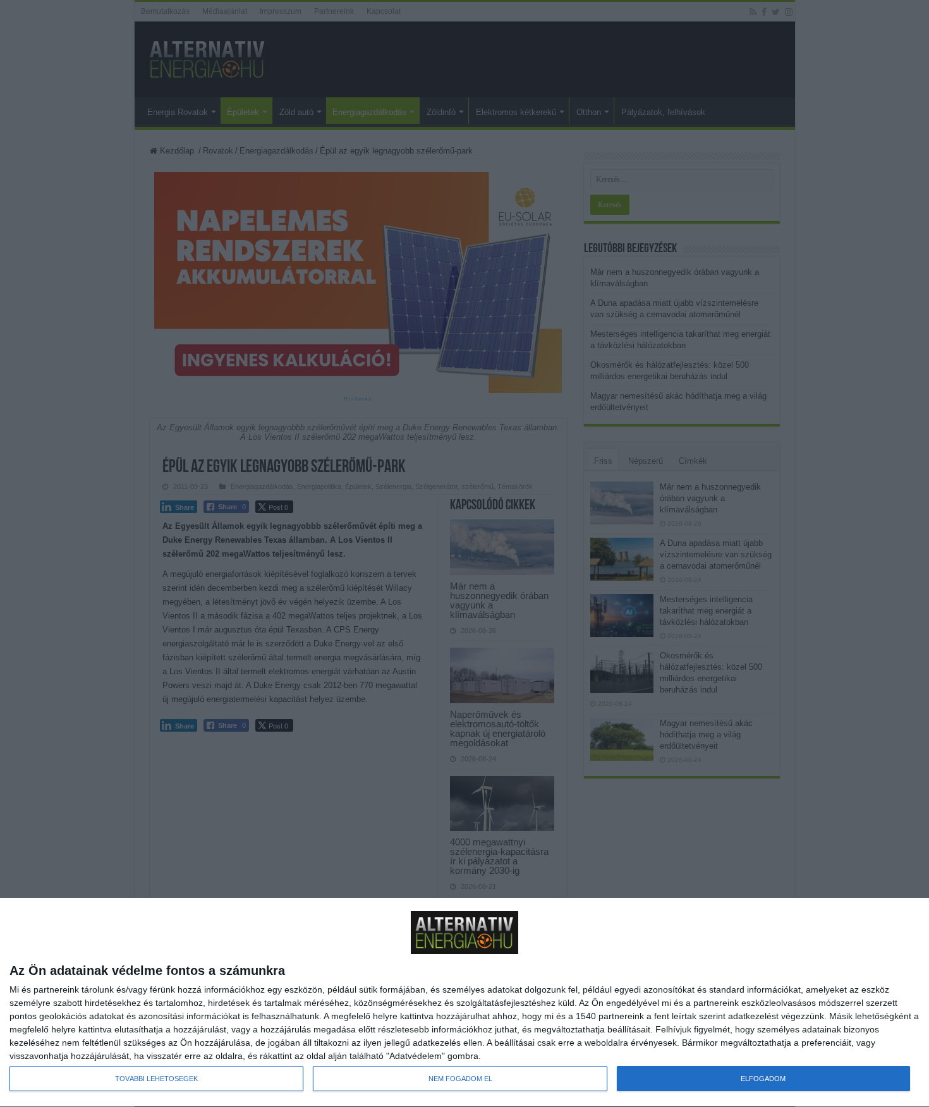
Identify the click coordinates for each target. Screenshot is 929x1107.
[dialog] (464, 1002)
